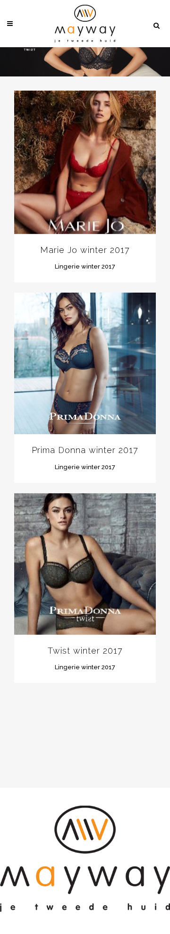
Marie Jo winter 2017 (85, 250)
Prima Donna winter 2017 (85, 450)
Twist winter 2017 (85, 651)
